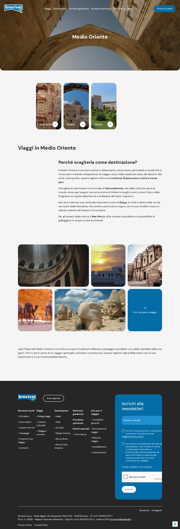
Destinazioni (60, 8)
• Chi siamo (23, 416)
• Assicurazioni (98, 452)
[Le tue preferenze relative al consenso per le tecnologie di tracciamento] (175, 524)
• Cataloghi (23, 433)
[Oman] (110, 124)
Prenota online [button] (164, 8)
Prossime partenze (101, 8)
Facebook (144, 510)
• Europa (59, 427)
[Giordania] (55, 124)
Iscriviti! (129, 489)
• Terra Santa (79, 434)
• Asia (57, 421)
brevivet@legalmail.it (120, 519)
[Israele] (83, 124)
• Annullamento (99, 446)
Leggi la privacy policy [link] (132, 436)
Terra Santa (119, 8)
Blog (130, 8)
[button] (47, 8)
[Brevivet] (13, 9)
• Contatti (23, 447)
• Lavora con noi (26, 427)
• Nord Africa (61, 438)
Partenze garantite (79, 8)
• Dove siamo (24, 421)
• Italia (58, 416)
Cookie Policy (41, 525)
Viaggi (47, 8)
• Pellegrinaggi (43, 416)
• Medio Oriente (63, 433)
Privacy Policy (25, 525)
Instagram (157, 510)
